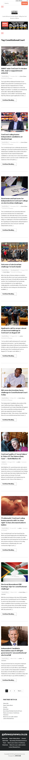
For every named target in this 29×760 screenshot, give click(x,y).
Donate (5, 707)
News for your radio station (10, 716)
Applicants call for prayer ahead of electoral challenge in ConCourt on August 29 (13, 330)
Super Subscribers (8, 705)
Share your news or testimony (11, 713)
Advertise (5, 709)
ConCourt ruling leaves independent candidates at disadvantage (12, 137)
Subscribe (5, 703)
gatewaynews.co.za (14, 734)
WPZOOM (18, 755)
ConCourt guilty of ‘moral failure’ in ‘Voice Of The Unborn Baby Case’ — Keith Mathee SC (14, 456)
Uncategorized (15, 270)
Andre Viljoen (23, 76)
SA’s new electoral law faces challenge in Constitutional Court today (14, 392)
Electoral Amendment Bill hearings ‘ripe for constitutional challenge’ (14, 586)
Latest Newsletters (8, 718)
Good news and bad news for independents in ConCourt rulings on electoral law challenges (14, 201)
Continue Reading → (8, 100)
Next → (20, 691)
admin (21, 336)
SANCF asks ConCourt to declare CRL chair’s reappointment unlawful (14, 71)
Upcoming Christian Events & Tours (12, 711)
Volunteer (5, 714)
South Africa (5, 76)
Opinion (4, 462)
